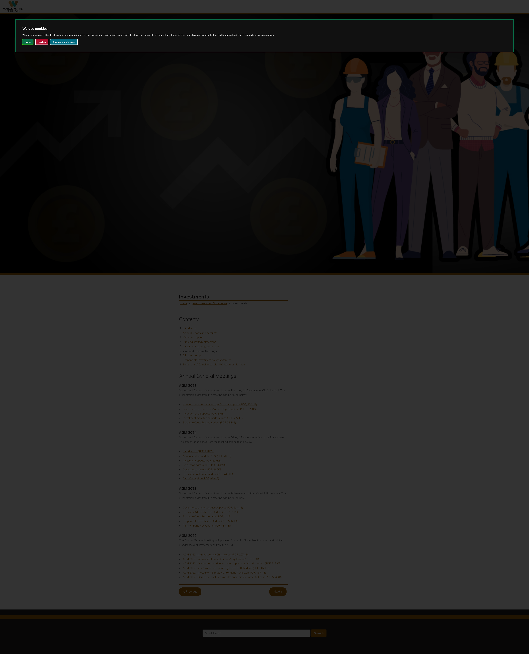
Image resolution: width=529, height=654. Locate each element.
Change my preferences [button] (64, 42)
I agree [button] (28, 42)
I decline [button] (42, 42)
